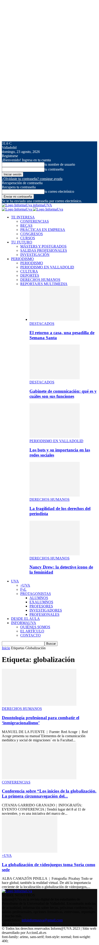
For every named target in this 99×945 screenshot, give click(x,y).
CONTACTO (30, 635)
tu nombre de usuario (59, 164)
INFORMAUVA (23, 623)
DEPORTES (29, 275)
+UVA (25, 585)
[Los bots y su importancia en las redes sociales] (54, 437)
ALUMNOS (38, 598)
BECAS (26, 225)
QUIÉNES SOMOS (35, 627)
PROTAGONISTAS (35, 594)
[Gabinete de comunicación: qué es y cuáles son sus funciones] (54, 378)
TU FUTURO (21, 242)
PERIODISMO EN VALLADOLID (47, 267)
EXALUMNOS (41, 602)
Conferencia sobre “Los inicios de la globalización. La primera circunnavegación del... (49, 794)
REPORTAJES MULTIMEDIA (43, 284)
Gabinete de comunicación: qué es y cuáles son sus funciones (63, 394)
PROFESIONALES (44, 614)
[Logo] (17, 209)
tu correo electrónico (59, 191)
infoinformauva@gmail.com (42, 920)
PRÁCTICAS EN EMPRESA (42, 230)
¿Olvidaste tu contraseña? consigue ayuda (32, 179)
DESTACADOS (41, 324)
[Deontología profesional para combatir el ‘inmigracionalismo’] (39, 704)
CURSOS (27, 238)
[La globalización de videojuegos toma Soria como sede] (29, 851)
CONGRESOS (31, 234)
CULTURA (29, 271)
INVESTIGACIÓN (35, 255)
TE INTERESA (23, 217)
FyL (23, 589)
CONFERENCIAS (34, 221)
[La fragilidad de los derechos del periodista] (54, 495)
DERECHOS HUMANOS (40, 280)
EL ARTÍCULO (32, 631)
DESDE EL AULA (25, 619)
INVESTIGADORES (45, 610)
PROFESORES (41, 606)
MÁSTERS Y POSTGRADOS (43, 246)
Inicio (6, 648)
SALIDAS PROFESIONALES (43, 250)
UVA (15, 581)
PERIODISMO (22, 259)
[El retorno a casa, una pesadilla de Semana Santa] (54, 319)
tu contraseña (54, 169)
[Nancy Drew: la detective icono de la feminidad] (54, 554)
